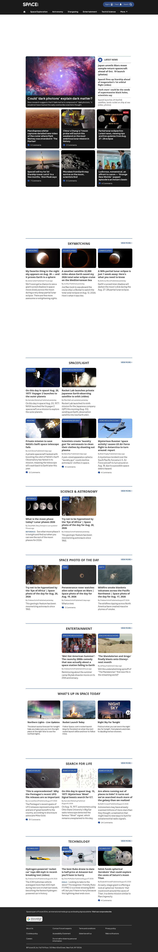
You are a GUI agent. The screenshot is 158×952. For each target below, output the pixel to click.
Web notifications (112, 933)
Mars (65, 567)
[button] (128, 4)
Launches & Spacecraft (73, 370)
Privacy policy (110, 928)
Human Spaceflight (71, 421)
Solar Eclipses (69, 250)
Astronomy (57, 11)
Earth (65, 498)
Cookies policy (32, 933)
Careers (29, 939)
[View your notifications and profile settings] (120, 4)
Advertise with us (85, 933)
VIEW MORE (126, 243)
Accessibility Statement (62, 933)
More (122, 11)
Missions (30, 370)
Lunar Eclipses (105, 250)
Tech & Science (109, 11)
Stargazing (73, 11)
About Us (29, 928)
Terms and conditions (87, 928)
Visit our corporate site (102, 912)
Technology (32, 848)
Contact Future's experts (62, 928)
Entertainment (90, 11)
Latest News (111, 59)
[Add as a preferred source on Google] (34, 919)
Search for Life (33, 771)
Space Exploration (39, 11)
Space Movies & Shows (72, 636)
